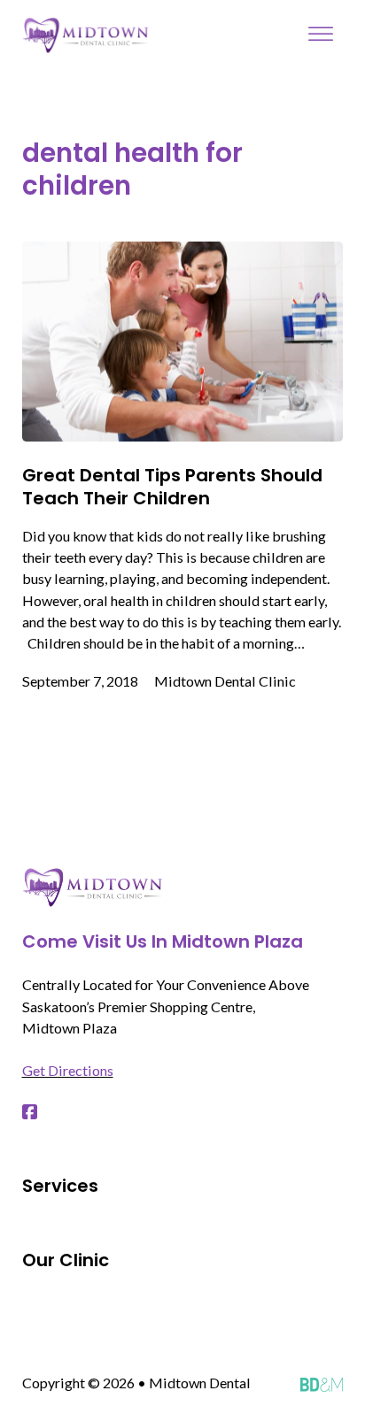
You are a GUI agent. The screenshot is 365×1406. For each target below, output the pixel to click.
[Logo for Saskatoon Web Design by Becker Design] (322, 1383)
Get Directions (67, 1070)
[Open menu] (321, 34)
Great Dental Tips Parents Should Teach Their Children (172, 487)
